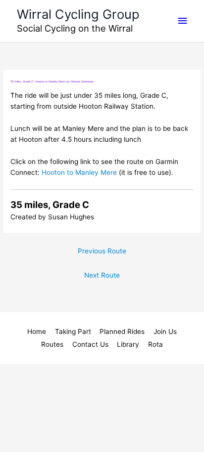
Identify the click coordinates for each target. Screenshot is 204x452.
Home (36, 331)
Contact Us (90, 344)
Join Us (165, 331)
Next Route (102, 275)
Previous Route (102, 251)
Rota (155, 344)
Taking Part (73, 331)
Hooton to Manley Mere (79, 172)
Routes (52, 344)
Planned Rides (122, 331)
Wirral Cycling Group (78, 14)
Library (128, 344)
